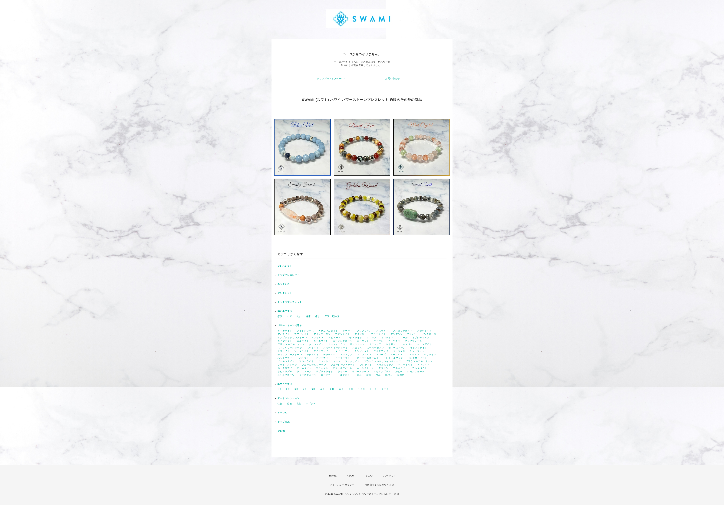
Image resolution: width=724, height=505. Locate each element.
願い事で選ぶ (285, 311)
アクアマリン (364, 330)
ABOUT (351, 475)
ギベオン (378, 341)
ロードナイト (328, 375)
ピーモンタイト (286, 361)
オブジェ (311, 403)
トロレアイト (364, 354)
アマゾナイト (342, 334)
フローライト (306, 361)
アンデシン (396, 334)
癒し (317, 316)
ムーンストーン (365, 368)
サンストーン (357, 344)
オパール (403, 337)
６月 (322, 389)
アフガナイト (301, 334)
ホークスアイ (285, 368)
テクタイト (313, 354)
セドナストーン (397, 347)
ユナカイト (346, 375)
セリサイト (284, 351)
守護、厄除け (332, 316)
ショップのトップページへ (331, 78)
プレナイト (366, 364)
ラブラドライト (324, 371)
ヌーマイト (396, 354)
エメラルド (317, 337)
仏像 (280, 403)
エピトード (334, 337)
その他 (281, 430)
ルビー (399, 371)
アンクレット (285, 293)
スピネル (357, 347)
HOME (333, 475)
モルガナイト (400, 368)
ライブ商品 (284, 421)
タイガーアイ (342, 351)
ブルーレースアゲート (343, 364)
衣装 (298, 403)
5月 (313, 389)
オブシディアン (420, 337)
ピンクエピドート (417, 358)
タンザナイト (361, 351)
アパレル (282, 412)
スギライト (313, 347)
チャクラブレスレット (290, 302)
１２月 (385, 389)
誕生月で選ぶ (285, 384)
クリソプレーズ (413, 341)
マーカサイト (304, 368)
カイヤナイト (285, 341)
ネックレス (284, 284)
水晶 (378, 375)
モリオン (383, 368)
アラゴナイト (378, 334)
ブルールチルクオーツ (314, 364)
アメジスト (360, 334)
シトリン (391, 344)
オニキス (372, 337)
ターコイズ (399, 351)
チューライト (417, 351)
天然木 (400, 375)
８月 (341, 389)
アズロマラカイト (403, 330)
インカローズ (429, 334)
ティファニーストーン (290, 354)
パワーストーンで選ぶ (290, 325)
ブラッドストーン (287, 364)
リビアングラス (382, 371)
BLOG (369, 475)
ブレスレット (285, 265)
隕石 (359, 375)
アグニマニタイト (328, 330)
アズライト (382, 330)
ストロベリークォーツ (290, 347)
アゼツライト (424, 330)
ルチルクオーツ (286, 375)
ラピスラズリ (285, 371)
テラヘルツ (329, 354)
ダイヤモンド (381, 351)
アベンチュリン (322, 334)
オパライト (387, 337)
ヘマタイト (423, 364)
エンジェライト (353, 337)
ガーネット (363, 341)
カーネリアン (321, 341)
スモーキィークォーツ (335, 347)
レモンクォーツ (415, 371)
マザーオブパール (342, 368)
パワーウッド (323, 358)
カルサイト (303, 341)
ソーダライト (301, 351)
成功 (298, 316)
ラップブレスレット (289, 275)
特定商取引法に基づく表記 (379, 484)
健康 (308, 316)
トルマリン (346, 354)
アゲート (347, 330)
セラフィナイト (418, 347)
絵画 (289, 403)
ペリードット (405, 364)
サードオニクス (336, 344)
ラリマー (342, 371)
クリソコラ (394, 341)
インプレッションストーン (292, 337)
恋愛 (280, 316)
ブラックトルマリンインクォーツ (382, 361)
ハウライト (430, 354)
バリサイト (305, 358)
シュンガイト (424, 344)
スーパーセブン (375, 347)
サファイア (375, 344)
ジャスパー (406, 344)
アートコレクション (289, 398)
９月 (350, 389)
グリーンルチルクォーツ (291, 344)
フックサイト (352, 361)
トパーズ (381, 354)
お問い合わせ (392, 78)
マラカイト (322, 368)
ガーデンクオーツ (342, 341)
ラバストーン (304, 371)
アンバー (412, 334)
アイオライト (285, 330)
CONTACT (389, 475)
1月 (279, 389)
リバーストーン (360, 371)
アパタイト (284, 334)
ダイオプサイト (322, 351)
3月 (296, 389)
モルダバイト (419, 368)
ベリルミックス (385, 364)
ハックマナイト (286, 358)
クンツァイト (316, 344)
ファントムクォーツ (329, 361)
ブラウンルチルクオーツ (419, 361)
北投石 (389, 375)
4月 (305, 389)
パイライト (413, 354)
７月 (331, 389)
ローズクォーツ (307, 375)
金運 (289, 316)
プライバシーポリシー (342, 484)
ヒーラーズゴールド (368, 358)
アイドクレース (305, 330)
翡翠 (368, 375)
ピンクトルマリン (393, 358)
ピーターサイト (343, 358)
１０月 (361, 389)
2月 (288, 389)
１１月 (373, 389)
